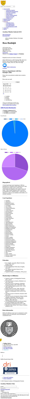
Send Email (5, 52)
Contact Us (5, 27)
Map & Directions (7, 34)
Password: (3, 388)
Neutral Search (6, 20)
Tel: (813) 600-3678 (7, 347)
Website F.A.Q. (9, 17)
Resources (5, 21)
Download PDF (6, 35)
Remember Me (5, 392)
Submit (17, 82)
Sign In (5, 29)
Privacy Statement (7, 378)
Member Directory (7, 19)
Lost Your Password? (5, 389)
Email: (2, 386)
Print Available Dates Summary (9, 105)
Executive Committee (11, 12)
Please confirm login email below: (8, 393)
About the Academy (10, 10)
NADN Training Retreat (11, 15)
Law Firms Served (10, 24)
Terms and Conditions (8, 377)
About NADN (6, 9)
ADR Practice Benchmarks (8, 107)
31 (3, 93)
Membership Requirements (12, 11)
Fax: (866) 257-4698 (7, 348)
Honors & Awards (10, 16)
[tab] (15, 108)
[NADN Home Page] (9, 336)
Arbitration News (10, 22)
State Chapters (9, 14)
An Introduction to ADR (11, 26)
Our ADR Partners (10, 25)
